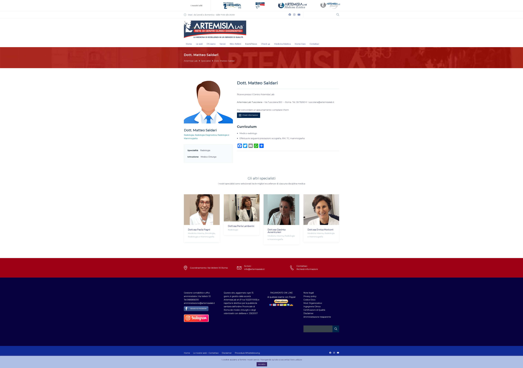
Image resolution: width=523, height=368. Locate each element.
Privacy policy (309, 296)
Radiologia (189, 135)
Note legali (308, 293)
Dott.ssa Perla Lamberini (241, 226)
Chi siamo (211, 44)
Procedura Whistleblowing (247, 353)
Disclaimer (308, 313)
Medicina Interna (196, 233)
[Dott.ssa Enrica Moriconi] (321, 209)
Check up (265, 44)
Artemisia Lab (191, 61)
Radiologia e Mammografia (201, 236)
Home (189, 44)
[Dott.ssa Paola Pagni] (202, 209)
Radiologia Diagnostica (206, 135)
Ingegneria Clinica (311, 306)
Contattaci (314, 44)
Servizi (223, 44)
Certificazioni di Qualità (314, 310)
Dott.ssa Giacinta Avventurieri (276, 231)
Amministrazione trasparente (317, 317)
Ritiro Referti (235, 44)
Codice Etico (309, 300)
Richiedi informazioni (307, 269)
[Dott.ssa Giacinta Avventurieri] (281, 209)
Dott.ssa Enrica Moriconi (320, 229)
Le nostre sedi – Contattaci (206, 353)
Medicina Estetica (282, 44)
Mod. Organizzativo (312, 303)
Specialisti (206, 61)
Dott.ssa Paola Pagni (199, 229)
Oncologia (210, 233)
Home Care (300, 44)
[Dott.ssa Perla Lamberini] (242, 207)
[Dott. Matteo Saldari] (208, 102)
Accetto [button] (261, 364)
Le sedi (199, 44)
